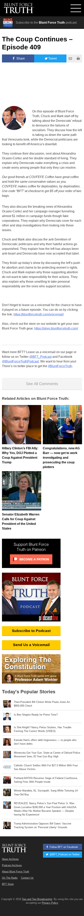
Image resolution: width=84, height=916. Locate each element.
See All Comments (42, 384)
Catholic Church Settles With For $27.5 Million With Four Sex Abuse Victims (46, 767)
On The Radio (10, 877)
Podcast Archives (12, 865)
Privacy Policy (50, 902)
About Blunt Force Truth (15, 871)
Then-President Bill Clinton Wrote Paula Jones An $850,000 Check (42, 704)
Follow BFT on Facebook (63, 847)
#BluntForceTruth (60, 366)
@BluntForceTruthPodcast (20, 361)
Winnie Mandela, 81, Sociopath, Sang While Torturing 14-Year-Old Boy (46, 792)
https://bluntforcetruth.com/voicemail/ (38, 314)
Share (20, 58)
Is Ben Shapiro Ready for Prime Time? (36, 714)
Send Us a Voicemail (31, 645)
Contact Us (27, 877)
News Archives (10, 859)
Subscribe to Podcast (31, 631)
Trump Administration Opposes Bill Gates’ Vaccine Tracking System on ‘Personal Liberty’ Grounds (42, 825)
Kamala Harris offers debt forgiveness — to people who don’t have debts (45, 742)
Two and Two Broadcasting (37, 899)
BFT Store (8, 884)
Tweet (52, 58)
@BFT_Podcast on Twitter (64, 854)
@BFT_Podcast (40, 356)
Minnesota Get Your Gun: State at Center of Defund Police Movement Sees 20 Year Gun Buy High (47, 754)
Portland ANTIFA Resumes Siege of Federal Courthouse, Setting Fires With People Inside (46, 780)
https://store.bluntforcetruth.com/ (56, 328)
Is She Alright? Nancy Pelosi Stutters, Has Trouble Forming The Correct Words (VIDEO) (42, 729)
